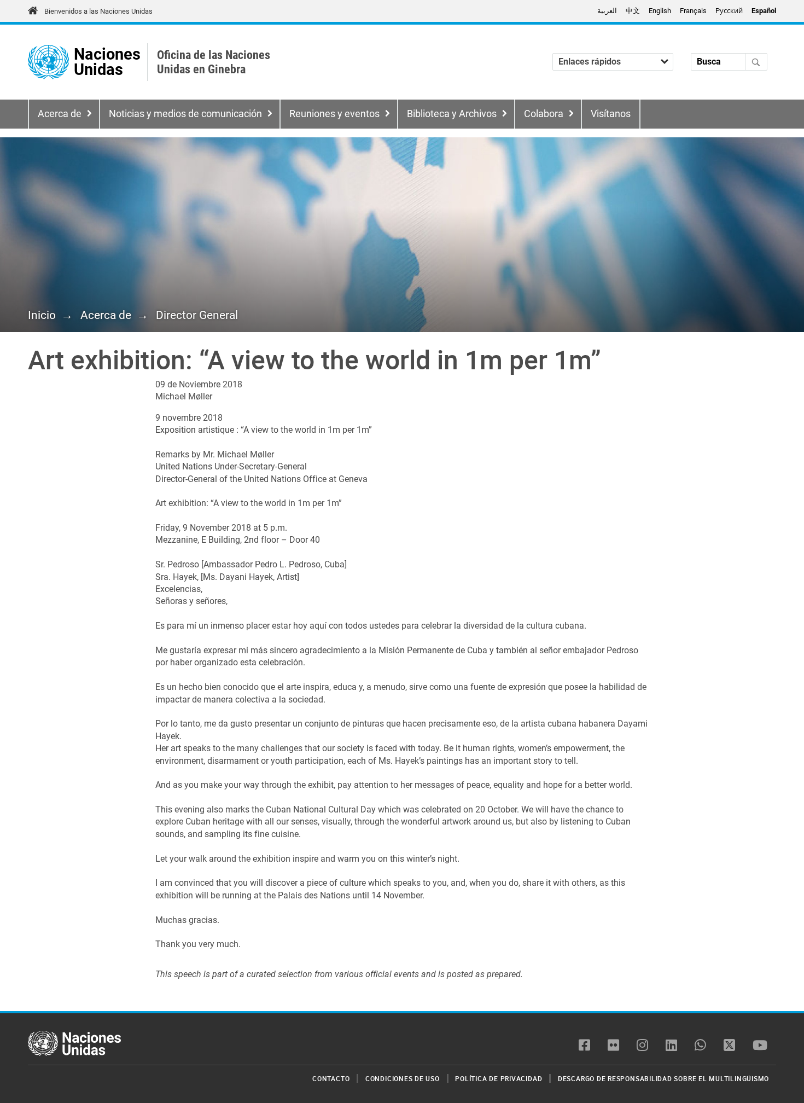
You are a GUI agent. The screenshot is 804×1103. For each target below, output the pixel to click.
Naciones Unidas (107, 62)
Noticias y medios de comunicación (185, 113)
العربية (607, 11)
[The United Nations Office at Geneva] (48, 62)
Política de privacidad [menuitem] (498, 1078)
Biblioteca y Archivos (452, 113)
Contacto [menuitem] (330, 1078)
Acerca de (59, 113)
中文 (633, 11)
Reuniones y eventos (334, 113)
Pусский (729, 11)
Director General (197, 315)
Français (693, 11)
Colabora (543, 113)
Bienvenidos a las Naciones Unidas (98, 11)
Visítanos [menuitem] (611, 113)
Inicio (42, 315)
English (660, 11)
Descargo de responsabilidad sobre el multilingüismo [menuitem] (663, 1078)
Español (763, 11)
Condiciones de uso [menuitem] (402, 1078)
